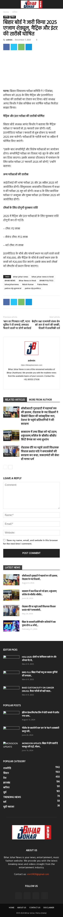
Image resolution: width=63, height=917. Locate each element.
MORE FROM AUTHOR (40, 400)
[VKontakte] (36, 895)
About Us (21, 907)
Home (6, 12)
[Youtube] (41, 385)
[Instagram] (28, 385)
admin (9, 39)
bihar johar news (20, 276)
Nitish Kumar (28, 284)
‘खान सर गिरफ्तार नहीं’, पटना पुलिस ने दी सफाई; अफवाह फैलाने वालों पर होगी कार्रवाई (17, 325)
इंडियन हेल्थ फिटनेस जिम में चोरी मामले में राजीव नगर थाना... (40, 714)
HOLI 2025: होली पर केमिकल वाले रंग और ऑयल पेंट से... (39, 658)
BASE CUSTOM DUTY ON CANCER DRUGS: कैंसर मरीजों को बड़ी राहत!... (38, 689)
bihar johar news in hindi (43, 276)
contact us (34, 907)
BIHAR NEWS (10, 280)
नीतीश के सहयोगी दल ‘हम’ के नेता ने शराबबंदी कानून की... (40, 729)
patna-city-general (13, 288)
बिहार (13, 17)
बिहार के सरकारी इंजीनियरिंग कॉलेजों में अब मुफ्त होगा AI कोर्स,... (39, 623)
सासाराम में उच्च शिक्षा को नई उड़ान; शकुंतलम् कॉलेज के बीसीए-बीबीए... (39, 593)
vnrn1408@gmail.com (38, 874)
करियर (14, 12)
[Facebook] (21, 385)
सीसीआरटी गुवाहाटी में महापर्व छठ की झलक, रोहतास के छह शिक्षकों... (40, 577)
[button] (58, 4)
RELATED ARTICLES (15, 400)
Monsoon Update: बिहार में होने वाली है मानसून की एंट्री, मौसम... (40, 745)
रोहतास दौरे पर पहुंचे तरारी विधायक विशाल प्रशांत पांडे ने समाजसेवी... (39, 608)
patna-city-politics (33, 288)
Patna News (42, 284)
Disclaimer (48, 907)
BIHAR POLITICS (46, 280)
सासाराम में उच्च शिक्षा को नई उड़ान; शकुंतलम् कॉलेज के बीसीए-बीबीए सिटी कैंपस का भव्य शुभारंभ (39, 436)
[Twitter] (35, 385)
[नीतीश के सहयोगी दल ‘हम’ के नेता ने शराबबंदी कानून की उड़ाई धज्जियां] (11, 732)
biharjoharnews (12, 284)
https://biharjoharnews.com (31, 365)
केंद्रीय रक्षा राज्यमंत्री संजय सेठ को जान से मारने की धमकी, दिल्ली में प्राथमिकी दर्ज (46, 325)
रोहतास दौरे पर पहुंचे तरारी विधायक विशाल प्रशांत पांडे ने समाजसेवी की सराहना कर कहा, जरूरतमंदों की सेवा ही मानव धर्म (40, 453)
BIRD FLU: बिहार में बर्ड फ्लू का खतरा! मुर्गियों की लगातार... (39, 674)
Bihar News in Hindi (27, 280)
